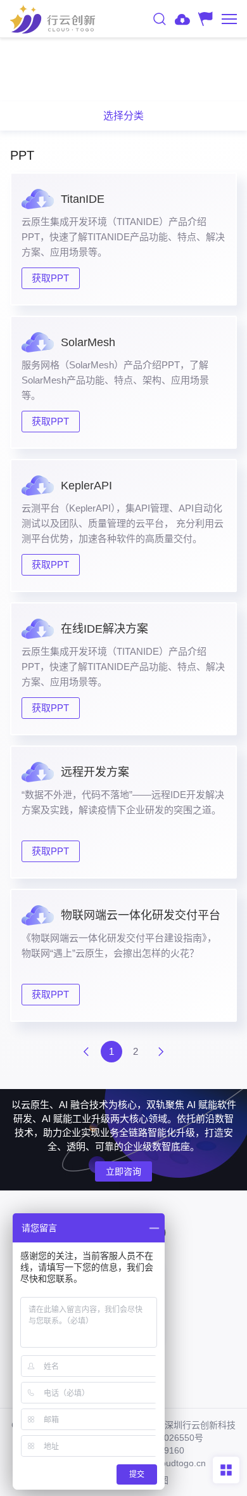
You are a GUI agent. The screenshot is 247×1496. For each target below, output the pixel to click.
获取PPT (50, 278)
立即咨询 (123, 1171)
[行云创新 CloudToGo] (52, 19)
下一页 (161, 1051)
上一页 (86, 1051)
